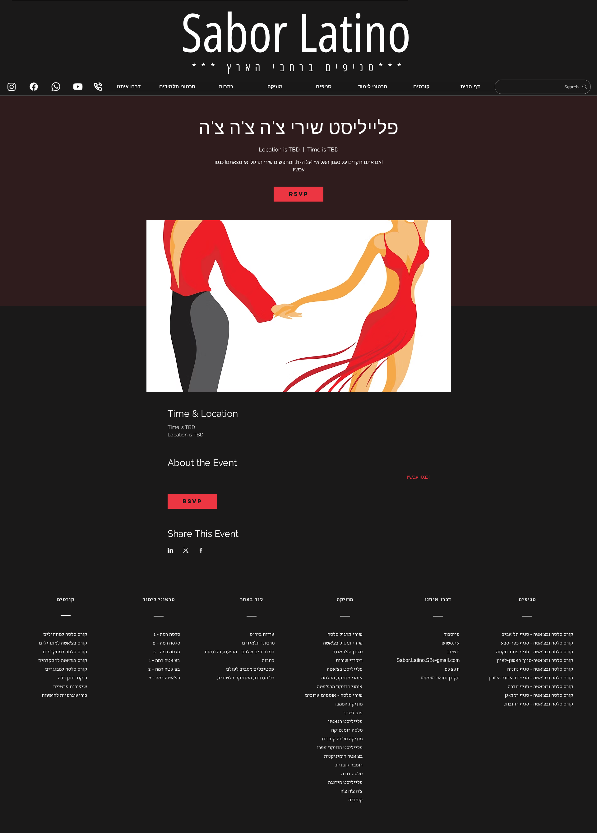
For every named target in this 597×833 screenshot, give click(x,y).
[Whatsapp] (55, 86)
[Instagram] (11, 86)
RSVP (298, 194)
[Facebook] (33, 86)
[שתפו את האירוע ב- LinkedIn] (171, 550)
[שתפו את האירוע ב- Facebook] (201, 550)
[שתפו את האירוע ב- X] (186, 550)
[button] (60, 635)
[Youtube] (77, 86)
